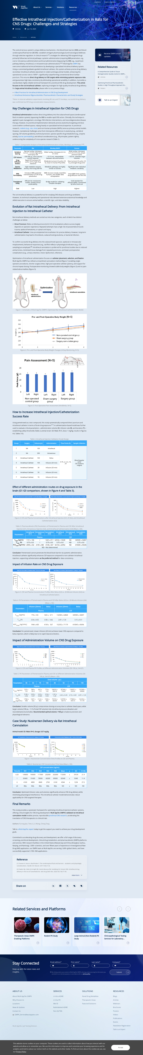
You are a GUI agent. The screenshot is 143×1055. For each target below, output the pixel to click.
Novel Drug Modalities (90, 996)
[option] (27, 931)
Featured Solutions (89, 1004)
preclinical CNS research (58, 815)
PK (57, 1000)
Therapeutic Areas (89, 1000)
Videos (115, 1015)
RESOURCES (118, 991)
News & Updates (109, 2)
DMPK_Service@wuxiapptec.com (26, 1015)
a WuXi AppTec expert (26, 829)
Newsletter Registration (121, 1026)
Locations (97, 2)
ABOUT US (17, 991)
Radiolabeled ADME (60, 1007)
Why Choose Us (18, 1000)
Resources (73, 7)
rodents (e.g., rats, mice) (29, 128)
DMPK (75, 64)
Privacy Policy (21, 1052)
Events (115, 1022)
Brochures (117, 1007)
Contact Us (113, 7)
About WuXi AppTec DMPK (22, 996)
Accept (120, 1047)
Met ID (55, 1004)
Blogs (115, 996)
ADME (58, 996)
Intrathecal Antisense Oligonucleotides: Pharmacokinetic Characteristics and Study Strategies (48, 95)
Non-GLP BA (57, 1011)
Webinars (116, 1004)
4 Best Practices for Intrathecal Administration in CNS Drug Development (41, 92)
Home (14, 37)
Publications (117, 1018)
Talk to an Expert (119, 1029)
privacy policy (86, 974)
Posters (116, 1011)
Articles (33, 37)
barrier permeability (25, 136)
